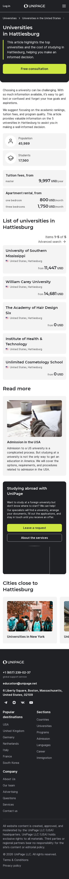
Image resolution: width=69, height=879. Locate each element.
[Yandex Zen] (14, 702)
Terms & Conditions (15, 860)
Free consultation (34, 69)
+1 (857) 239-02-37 (17, 672)
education (20, 683)
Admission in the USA (24, 442)
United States (18, 260)
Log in (6, 5)
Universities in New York (26, 636)
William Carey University (28, 282)
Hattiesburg (35, 260)
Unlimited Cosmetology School (34, 362)
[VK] (22, 702)
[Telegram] (5, 702)
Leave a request (34, 528)
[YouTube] (31, 702)
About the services (34, 538)
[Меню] (62, 6)
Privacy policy (12, 865)
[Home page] (34, 6)
